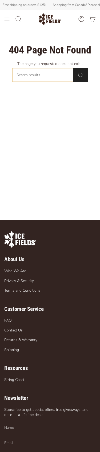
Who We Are (15, 270)
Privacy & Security (19, 280)
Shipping (11, 349)
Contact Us (13, 330)
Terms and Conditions (22, 290)
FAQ (8, 320)
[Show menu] (7, 19)
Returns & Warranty (20, 339)
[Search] (80, 75)
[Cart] (92, 19)
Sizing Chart (14, 379)
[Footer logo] (20, 239)
